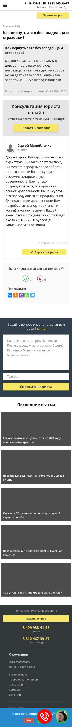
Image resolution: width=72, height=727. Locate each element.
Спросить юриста (46, 252)
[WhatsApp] (26, 295)
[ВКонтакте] (10, 295)
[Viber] (21, 295)
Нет (29, 720)
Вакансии (15, 694)
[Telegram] (32, 295)
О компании (16, 684)
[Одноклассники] (15, 295)
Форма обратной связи (23, 679)
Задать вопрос (53, 15)
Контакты (15, 689)
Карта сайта (16, 707)
